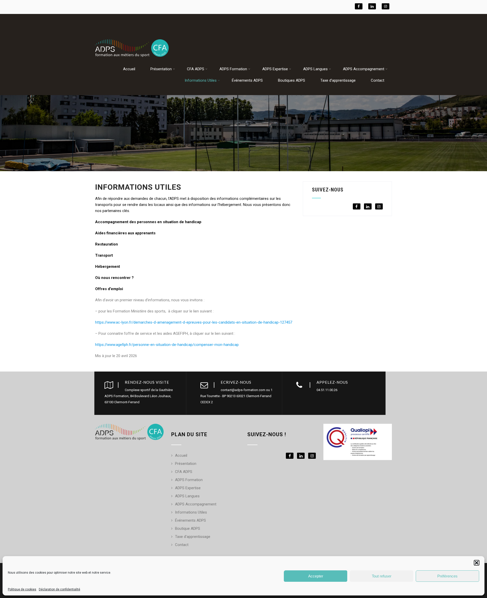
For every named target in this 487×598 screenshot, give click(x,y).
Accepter (315, 576)
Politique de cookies (22, 589)
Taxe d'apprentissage (192, 536)
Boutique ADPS (187, 528)
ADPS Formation (233, 69)
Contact (377, 80)
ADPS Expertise (275, 69)
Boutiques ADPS (291, 80)
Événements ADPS (247, 80)
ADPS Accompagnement (363, 69)
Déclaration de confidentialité (59, 589)
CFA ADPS (195, 69)
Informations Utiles (201, 80)
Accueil (129, 69)
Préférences (447, 576)
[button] (476, 562)
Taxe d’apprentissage (338, 80)
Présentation (161, 69)
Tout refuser (381, 576)
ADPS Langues (315, 69)
